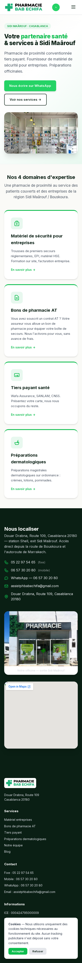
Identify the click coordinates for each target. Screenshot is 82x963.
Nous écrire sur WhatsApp (30, 86)
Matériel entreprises (18, 819)
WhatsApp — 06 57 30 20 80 (34, 578)
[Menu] (73, 7)
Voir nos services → (25, 100)
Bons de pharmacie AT (20, 826)
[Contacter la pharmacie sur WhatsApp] (56, 7)
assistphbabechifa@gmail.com (35, 586)
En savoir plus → (23, 269)
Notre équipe (13, 845)
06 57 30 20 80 (23, 570)
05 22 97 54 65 (23, 562)
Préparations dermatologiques (25, 839)
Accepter (18, 951)
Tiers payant (13, 832)
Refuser (37, 951)
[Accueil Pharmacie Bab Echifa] (23, 7)
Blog (7, 851)
